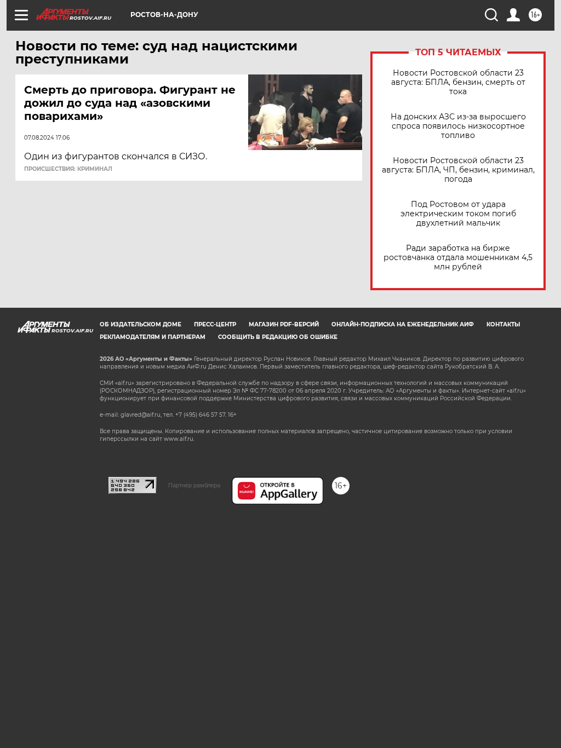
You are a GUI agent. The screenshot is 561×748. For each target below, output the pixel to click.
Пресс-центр (215, 324)
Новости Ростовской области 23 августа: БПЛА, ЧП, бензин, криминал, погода (458, 170)
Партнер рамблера (194, 485)
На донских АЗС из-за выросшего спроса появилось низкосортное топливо (458, 126)
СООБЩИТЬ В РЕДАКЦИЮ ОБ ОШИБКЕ (277, 337)
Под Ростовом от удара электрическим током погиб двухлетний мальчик (458, 214)
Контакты (503, 324)
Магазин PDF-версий (284, 324)
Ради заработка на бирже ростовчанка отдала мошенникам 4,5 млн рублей (458, 258)
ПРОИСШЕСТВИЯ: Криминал (68, 169)
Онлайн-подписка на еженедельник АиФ (402, 324)
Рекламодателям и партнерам (152, 337)
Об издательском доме (140, 324)
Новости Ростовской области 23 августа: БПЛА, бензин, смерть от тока (458, 82)
